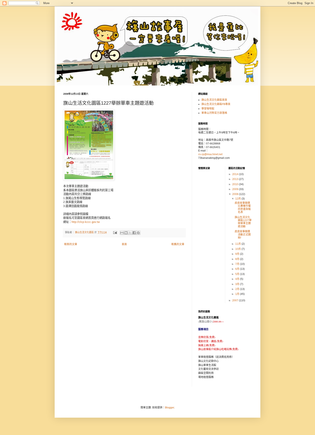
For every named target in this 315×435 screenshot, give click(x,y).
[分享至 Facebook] (134, 233)
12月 (238, 198)
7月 (237, 264)
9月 (237, 253)
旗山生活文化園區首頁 (214, 99)
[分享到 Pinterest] (138, 233)
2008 (235, 194)
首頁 (124, 244)
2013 (235, 179)
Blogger (169, 407)
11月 (238, 243)
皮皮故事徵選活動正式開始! (243, 234)
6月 (237, 268)
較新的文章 (70, 244)
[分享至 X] (130, 233)
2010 (235, 184)
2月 (237, 289)
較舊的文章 (177, 244)
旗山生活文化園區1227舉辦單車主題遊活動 (243, 222)
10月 (238, 249)
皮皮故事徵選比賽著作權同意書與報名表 (243, 207)
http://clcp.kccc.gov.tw (86, 222)
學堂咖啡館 (207, 108)
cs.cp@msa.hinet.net (210, 154)
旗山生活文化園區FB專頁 (215, 104)
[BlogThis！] (126, 233)
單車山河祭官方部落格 (214, 112)
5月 (237, 274)
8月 (237, 259)
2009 (235, 189)
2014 (235, 174)
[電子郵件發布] (115, 232)
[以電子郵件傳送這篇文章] (122, 233)
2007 (235, 300)
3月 (237, 284)
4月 (237, 279)
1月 (237, 294)
